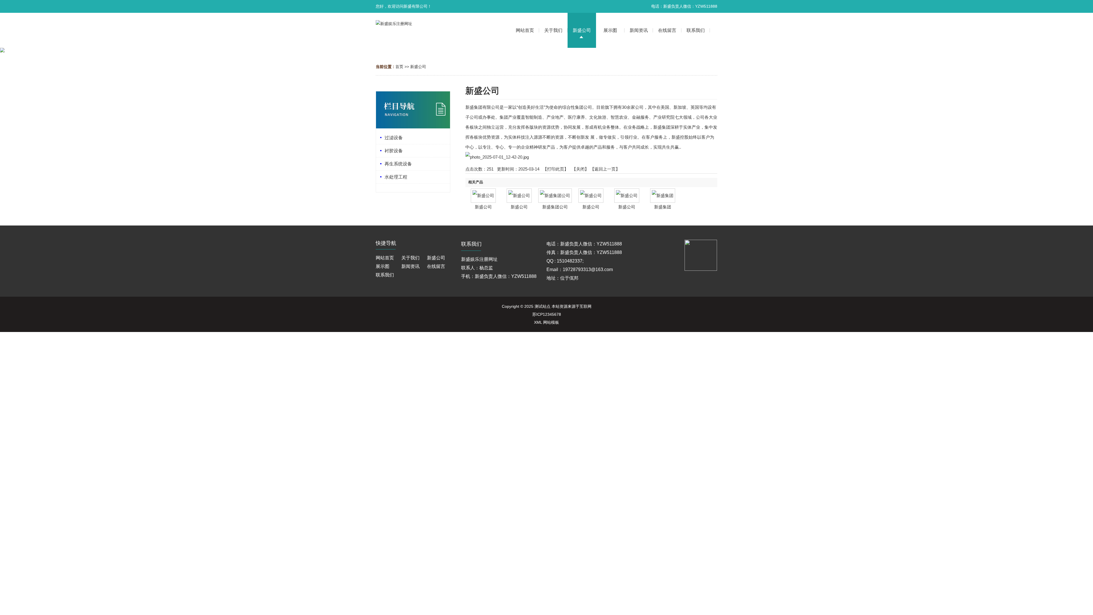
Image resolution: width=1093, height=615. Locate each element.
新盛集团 (662, 206)
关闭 (580, 169)
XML (538, 322)
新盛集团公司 (555, 206)
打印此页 (555, 169)
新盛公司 (418, 66)
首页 (399, 66)
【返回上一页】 (605, 169)
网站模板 (551, 322)
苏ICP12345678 (546, 314)
